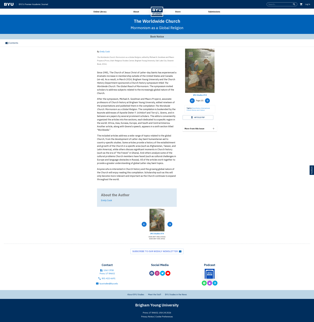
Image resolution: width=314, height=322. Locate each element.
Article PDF (199, 117)
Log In (307, 4)
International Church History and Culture (198, 109)
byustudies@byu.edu (108, 283)
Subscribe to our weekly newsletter (155, 251)
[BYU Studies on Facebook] (151, 273)
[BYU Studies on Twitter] (162, 273)
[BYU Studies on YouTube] (167, 273)
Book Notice (196, 108)
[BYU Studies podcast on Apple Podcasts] (209, 283)
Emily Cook (105, 51)
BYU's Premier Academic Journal (33, 4)
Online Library (99, 11)
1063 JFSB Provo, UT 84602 (107, 272)
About (136, 11)
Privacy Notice (147, 316)
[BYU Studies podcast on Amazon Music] (215, 283)
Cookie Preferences (164, 316)
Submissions (214, 11)
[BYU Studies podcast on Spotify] (204, 283)
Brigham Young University (157, 305)
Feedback (312, 170)
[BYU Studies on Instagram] (157, 273)
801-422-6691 (109, 278)
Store (178, 11)
